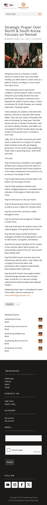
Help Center (9, 401)
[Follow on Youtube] (8, 485)
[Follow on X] (29, 485)
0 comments (36, 39)
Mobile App (9, 378)
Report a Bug (10, 404)
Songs (7, 387)
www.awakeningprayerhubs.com (17, 295)
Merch (7, 384)
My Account (9, 421)
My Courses (9, 418)
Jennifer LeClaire (13, 39)
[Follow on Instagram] (15, 485)
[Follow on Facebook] (22, 485)
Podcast (8, 381)
